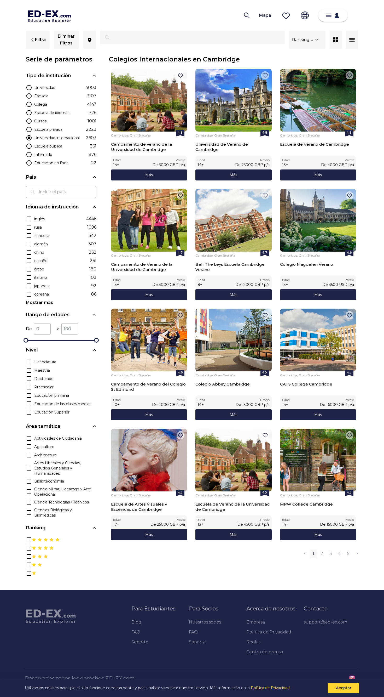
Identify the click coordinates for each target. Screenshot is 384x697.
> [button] (357, 553)
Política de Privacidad (270, 687)
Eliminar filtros (66, 40)
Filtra (40, 39)
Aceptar (343, 687)
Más (149, 175)
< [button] (305, 553)
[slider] (26, 340)
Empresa (255, 622)
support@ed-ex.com (325, 622)
